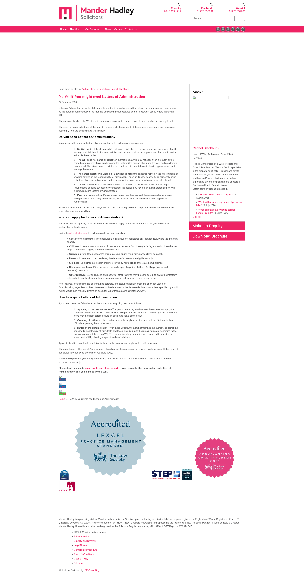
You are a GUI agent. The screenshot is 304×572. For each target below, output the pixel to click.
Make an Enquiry (208, 226)
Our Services (92, 29)
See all (197, 216)
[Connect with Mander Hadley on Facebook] (218, 29)
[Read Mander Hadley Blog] (223, 29)
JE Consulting (92, 570)
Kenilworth (207, 8)
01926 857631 (205, 11)
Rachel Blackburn (120, 89)
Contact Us (131, 29)
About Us (74, 29)
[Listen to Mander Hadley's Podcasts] (243, 29)
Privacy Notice (81, 536)
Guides (118, 29)
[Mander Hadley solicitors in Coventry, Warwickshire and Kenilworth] (97, 21)
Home (63, 29)
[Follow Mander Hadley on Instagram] (233, 29)
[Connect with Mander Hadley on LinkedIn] (228, 29)
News (108, 29)
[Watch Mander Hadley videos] (238, 29)
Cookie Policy (81, 558)
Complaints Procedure (85, 549)
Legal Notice (80, 545)
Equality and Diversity (85, 541)
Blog (92, 89)
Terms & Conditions (84, 554)
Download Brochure (210, 236)
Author (85, 89)
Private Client (102, 89)
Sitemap (78, 563)
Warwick (240, 8)
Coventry (176, 8)
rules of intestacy (78, 233)
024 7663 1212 (172, 11)
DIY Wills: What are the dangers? (215, 194)
